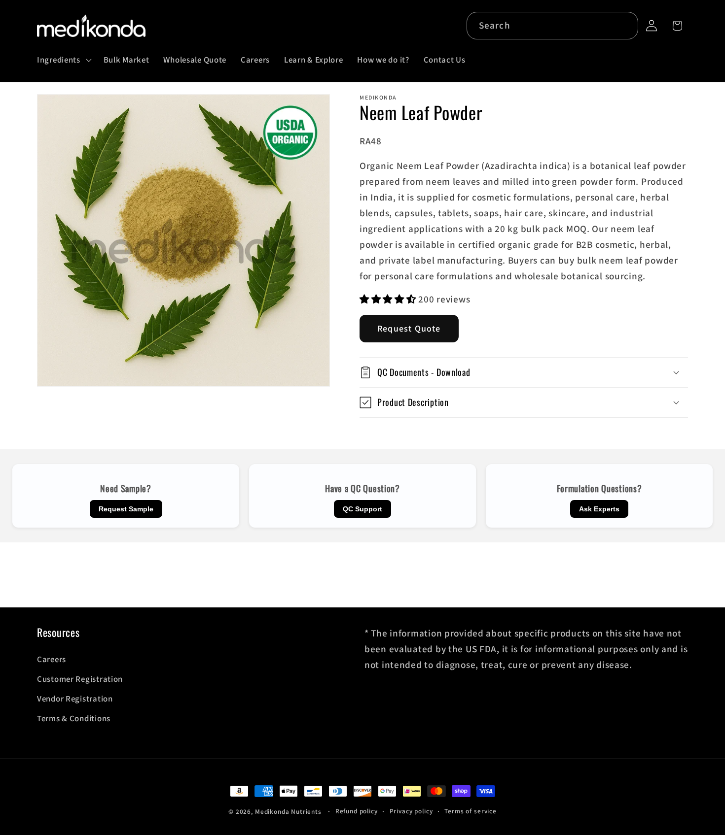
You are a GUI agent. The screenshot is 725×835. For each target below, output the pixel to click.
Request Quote (409, 328)
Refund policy (356, 811)
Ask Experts (599, 509)
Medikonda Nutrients (288, 811)
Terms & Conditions (73, 718)
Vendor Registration (75, 698)
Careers (51, 659)
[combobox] (552, 25)
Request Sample (126, 509)
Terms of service (470, 811)
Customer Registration (80, 678)
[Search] (625, 25)
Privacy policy (411, 811)
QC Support (362, 509)
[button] (63, 59)
